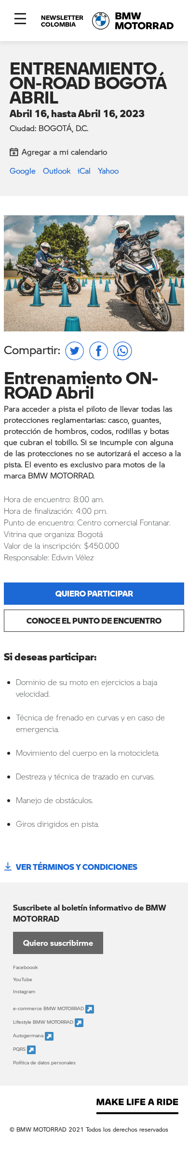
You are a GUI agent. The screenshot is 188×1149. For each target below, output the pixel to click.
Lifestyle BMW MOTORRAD (44, 1021)
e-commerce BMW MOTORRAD (49, 1008)
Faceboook (25, 967)
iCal (84, 170)
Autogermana (29, 1035)
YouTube (22, 979)
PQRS (20, 1048)
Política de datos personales (44, 1062)
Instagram (24, 991)
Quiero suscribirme (58, 942)
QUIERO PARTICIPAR (94, 593)
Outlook (56, 170)
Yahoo (108, 170)
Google (23, 170)
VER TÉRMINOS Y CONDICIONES (76, 866)
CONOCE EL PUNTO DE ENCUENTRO (94, 620)
